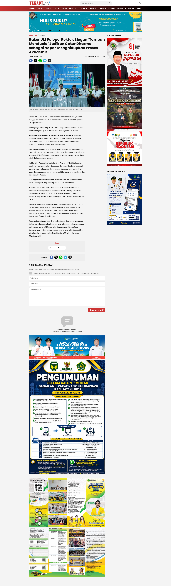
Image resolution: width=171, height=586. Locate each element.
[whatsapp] (40, 60)
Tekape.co (33, 35)
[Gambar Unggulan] (67, 85)
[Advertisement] (96, 148)
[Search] (109, 3)
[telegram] (45, 60)
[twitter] (35, 60)
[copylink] (49, 60)
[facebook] (31, 60)
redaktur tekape (35, 56)
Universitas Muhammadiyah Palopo (58, 248)
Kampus (42, 35)
